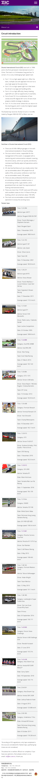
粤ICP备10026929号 (7, 775)
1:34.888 (24, 340)
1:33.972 (24, 465)
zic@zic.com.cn (10, 756)
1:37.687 (24, 531)
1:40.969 (24, 627)
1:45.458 (24, 659)
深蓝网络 (31, 770)
